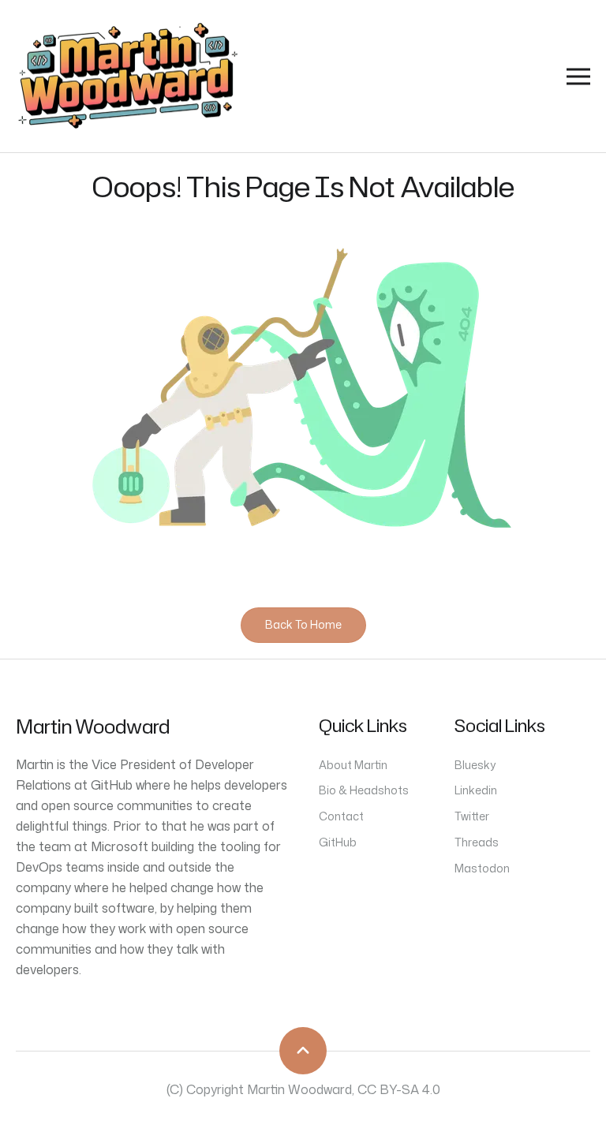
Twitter (471, 816)
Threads (476, 842)
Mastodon (482, 868)
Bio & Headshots (364, 790)
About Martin (353, 764)
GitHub (338, 842)
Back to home (303, 624)
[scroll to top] (303, 1050)
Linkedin (475, 790)
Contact (341, 816)
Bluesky (475, 764)
